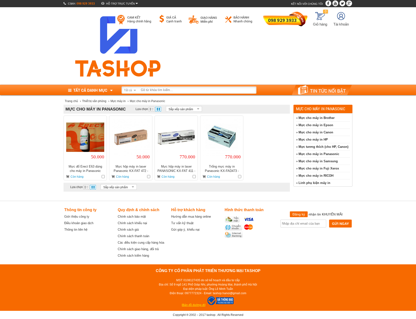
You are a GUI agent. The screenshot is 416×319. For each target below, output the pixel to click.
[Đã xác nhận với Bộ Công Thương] (220, 305)
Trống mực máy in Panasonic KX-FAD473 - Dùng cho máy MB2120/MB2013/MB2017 (221, 169)
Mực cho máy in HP (313, 139)
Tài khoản (341, 24)
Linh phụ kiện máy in (314, 183)
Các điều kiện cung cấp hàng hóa (141, 242)
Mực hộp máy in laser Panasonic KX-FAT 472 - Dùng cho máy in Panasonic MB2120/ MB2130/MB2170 (131, 169)
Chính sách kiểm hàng (133, 255)
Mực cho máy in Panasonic (319, 154)
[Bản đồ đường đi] (193, 305)
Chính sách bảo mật (132, 216)
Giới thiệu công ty (76, 216)
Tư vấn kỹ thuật (182, 223)
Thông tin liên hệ (75, 229)
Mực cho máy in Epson (316, 125)
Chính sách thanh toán (133, 236)
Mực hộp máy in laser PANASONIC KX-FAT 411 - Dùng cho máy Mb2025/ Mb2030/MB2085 (176, 169)
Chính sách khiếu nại (132, 223)
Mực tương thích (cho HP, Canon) (323, 147)
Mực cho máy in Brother (317, 118)
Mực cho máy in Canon (316, 132)
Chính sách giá (128, 229)
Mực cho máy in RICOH (316, 175)
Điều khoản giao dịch (78, 223)
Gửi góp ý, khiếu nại (185, 229)
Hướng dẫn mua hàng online (191, 216)
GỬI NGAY (340, 224)
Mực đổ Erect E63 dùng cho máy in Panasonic (85, 169)
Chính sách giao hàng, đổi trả (138, 249)
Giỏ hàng (320, 19)
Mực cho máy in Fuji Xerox (319, 168)
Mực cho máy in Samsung (318, 161)
